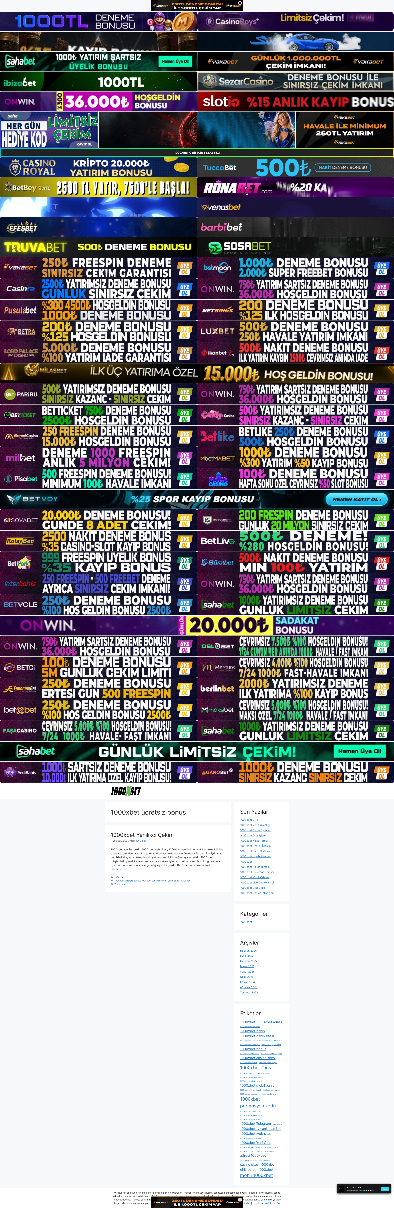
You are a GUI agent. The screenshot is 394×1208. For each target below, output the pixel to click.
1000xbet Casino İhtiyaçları (257, 893)
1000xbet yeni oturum (269, 1147)
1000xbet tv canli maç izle (260, 1129)
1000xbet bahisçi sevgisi (250, 1045)
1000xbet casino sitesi (257, 1058)
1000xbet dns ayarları (248, 1063)
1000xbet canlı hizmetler (249, 1054)
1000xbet (119, 877)
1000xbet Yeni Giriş (255, 1143)
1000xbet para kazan (271, 1090)
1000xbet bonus (253, 1049)
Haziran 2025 (248, 961)
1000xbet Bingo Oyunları (255, 830)
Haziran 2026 (248, 950)
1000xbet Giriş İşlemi (253, 835)
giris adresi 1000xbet (256, 1170)
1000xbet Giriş (249, 819)
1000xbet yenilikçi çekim (154, 880)
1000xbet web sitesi (256, 1134)
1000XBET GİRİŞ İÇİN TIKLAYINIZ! (197, 152)
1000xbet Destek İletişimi (255, 845)
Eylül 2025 (246, 955)
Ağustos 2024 (248, 987)
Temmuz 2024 (249, 992)
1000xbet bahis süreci (249, 1041)
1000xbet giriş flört (247, 1073)
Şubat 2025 (247, 971)
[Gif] (197, 373)
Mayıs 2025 (247, 966)
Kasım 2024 (247, 982)
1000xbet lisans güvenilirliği (251, 1077)
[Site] (98, 267)
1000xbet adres (269, 1022)
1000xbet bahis (252, 1031)
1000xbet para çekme (248, 1094)
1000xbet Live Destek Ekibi (257, 882)
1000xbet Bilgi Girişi (252, 887)
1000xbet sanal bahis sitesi (251, 1115)
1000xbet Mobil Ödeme (254, 877)
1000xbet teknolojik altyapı (250, 1119)
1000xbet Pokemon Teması (257, 872)
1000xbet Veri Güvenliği (255, 825)
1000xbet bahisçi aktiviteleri (270, 1041)
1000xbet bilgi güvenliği (271, 1045)
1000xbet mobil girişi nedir (250, 1090)
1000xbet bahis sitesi (257, 1036)
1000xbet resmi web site (250, 1111)
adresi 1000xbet (253, 1155)
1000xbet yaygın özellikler (250, 1138)
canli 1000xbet (264, 1160)
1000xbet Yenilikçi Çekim (142, 835)
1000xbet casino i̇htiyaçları (271, 1054)
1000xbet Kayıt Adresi (254, 840)
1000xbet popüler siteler (268, 1094)
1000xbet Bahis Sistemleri (256, 851)
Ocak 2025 (246, 976)
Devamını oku (119, 869)
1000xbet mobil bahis (257, 1085)
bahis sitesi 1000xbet (179, 880)
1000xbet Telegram (255, 1124)
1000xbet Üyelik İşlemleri (255, 856)
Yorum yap (120, 884)
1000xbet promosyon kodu (258, 1102)
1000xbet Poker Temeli (254, 866)
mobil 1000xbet (256, 1175)
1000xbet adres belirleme (250, 1027)
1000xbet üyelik (267, 1151)
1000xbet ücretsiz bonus (127, 880)
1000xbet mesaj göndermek (251, 1081)
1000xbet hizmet (263, 1073)
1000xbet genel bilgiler (268, 1063)
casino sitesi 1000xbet (257, 1164)
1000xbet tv (277, 1124)
